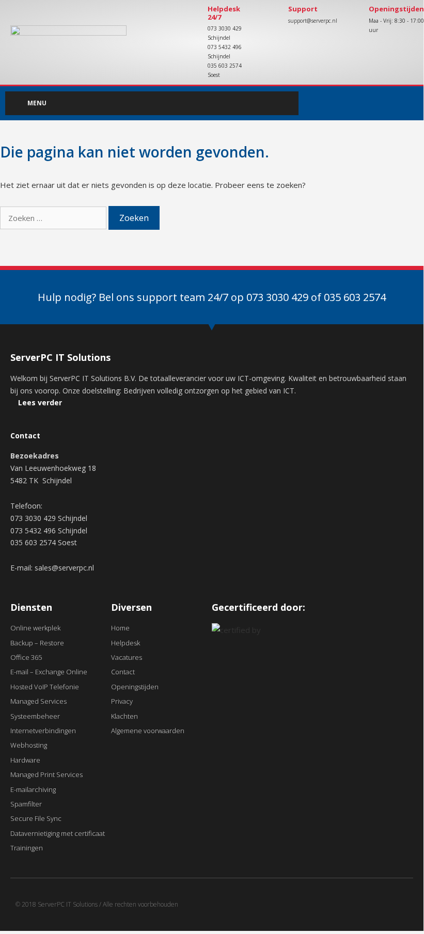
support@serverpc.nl (312, 20)
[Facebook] (382, 908)
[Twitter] (410, 103)
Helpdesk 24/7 (224, 13)
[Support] (270, 18)
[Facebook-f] (389, 103)
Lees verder (40, 402)
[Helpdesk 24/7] (189, 18)
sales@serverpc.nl (64, 568)
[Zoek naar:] (54, 218)
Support (303, 8)
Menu (36, 103)
